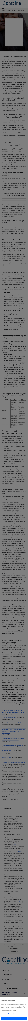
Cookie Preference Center (14, 1013)
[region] (14, 1009)
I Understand (14, 1018)
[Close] (26, 998)
